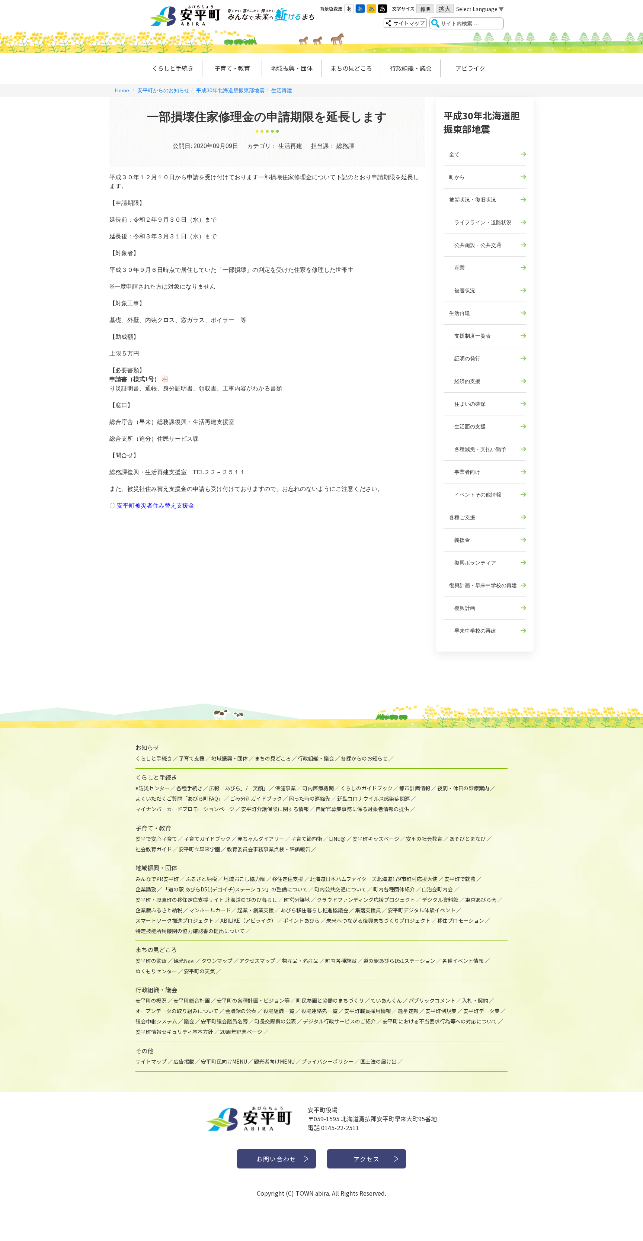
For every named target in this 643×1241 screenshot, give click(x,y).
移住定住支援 (287, 878)
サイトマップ (409, 23)
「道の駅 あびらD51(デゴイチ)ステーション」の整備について (235, 889)
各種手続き (189, 788)
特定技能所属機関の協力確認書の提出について (190, 931)
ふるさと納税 (201, 878)
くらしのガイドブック (366, 788)
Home (122, 90)
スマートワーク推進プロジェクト (174, 920)
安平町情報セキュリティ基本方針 (174, 1031)
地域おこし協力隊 (244, 878)
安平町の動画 (151, 960)
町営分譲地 (297, 899)
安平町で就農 (460, 878)
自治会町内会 (437, 889)
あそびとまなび (467, 838)
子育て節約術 (306, 838)
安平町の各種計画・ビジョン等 (253, 1000)
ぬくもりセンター (156, 971)
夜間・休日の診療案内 (463, 788)
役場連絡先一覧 (319, 1011)
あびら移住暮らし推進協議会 (314, 910)
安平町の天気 (199, 971)
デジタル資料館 (440, 899)
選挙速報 (408, 1011)
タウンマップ (217, 960)
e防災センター (152, 788)
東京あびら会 (480, 899)
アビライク (470, 68)
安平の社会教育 (424, 838)
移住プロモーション (460, 920)
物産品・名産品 (300, 960)
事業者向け (464, 472)
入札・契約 (475, 1000)
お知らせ (147, 747)
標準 (425, 9)
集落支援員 (368, 910)
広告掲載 (183, 1061)
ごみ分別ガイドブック (256, 798)
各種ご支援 (462, 517)
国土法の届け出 (378, 1061)
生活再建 (281, 90)
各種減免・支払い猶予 (477, 449)
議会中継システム (156, 1021)
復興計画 (462, 608)
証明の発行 (464, 358)
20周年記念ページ (241, 1031)
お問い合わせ (276, 1158)
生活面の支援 (467, 427)
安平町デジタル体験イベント (421, 910)
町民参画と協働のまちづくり (330, 1000)
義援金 (459, 540)
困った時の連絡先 (309, 798)
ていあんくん (386, 1000)
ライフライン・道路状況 (480, 222)
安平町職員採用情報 (367, 1011)
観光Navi (184, 960)
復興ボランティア (472, 563)
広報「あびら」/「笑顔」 (238, 788)
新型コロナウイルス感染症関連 (373, 798)
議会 (189, 1021)
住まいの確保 (467, 404)
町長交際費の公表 (275, 1021)
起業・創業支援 (255, 910)
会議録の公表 (240, 1011)
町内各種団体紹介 (394, 889)
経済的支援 (464, 381)
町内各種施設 (340, 960)
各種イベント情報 (463, 960)
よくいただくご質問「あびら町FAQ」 (179, 798)
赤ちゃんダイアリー (260, 838)
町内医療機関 (318, 788)
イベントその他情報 (475, 495)
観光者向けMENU (274, 1061)
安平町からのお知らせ (163, 90)
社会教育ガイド (153, 849)
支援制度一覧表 (470, 336)
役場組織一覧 (278, 1011)
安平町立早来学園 (199, 849)
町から (457, 177)
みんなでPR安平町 (157, 878)
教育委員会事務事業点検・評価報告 (268, 849)
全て (454, 154)
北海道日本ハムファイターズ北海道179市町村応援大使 (374, 878)
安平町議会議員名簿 (224, 1021)
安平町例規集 (441, 1011)
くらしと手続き (172, 68)
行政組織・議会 (411, 68)
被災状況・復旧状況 (472, 200)
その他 (144, 1050)
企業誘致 (145, 889)
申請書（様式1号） (134, 379)
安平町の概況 (151, 1000)
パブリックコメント (432, 1000)
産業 (457, 268)
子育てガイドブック (207, 838)
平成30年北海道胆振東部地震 (230, 90)
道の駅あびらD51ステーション (399, 960)
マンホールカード (210, 910)
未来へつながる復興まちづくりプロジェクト (378, 920)
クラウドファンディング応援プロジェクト (366, 899)
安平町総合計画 (191, 1000)
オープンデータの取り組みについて (176, 1011)
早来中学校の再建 (472, 631)
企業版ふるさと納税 (158, 910)
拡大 (445, 8)
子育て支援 (192, 758)
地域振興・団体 (292, 68)
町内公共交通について (340, 889)
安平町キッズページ (375, 838)
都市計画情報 (415, 788)
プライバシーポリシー (327, 1061)
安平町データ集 (481, 1011)
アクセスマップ (257, 960)
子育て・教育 (232, 68)
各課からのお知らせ (364, 758)
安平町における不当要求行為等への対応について (440, 1021)
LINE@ (337, 838)
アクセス (367, 1158)
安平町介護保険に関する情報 (275, 809)
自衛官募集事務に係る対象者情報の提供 (362, 809)
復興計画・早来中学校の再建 (483, 585)
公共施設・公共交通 (475, 245)
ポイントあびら (301, 920)
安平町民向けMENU (224, 1061)
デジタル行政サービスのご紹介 (339, 1021)
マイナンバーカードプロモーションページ (184, 809)
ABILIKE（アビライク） (248, 920)
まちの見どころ (351, 68)
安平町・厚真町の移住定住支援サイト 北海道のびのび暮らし (206, 899)
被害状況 (462, 290)
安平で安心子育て (156, 838)
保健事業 (285, 788)
